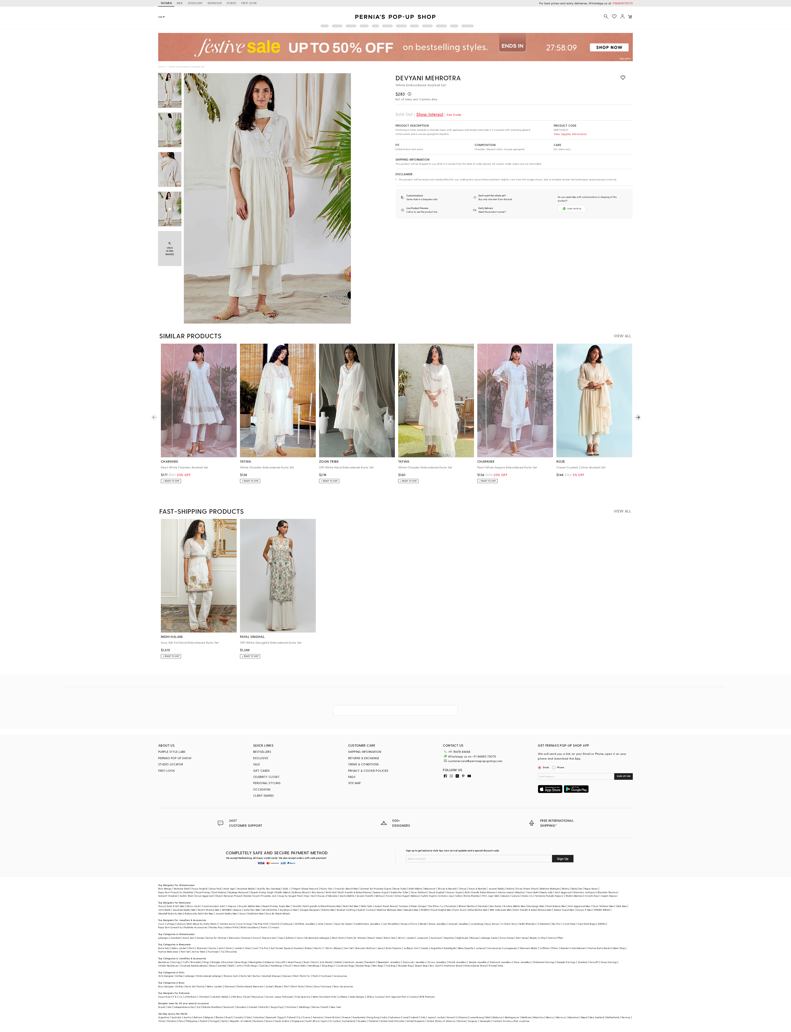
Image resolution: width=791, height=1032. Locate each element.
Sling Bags (327, 965)
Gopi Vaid (310, 895)
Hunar (329, 923)
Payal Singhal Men (441, 909)
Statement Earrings (544, 962)
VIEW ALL (622, 336)
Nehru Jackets (214, 986)
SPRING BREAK (602, 909)
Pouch (287, 965)
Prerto (264, 927)
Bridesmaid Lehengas (317, 937)
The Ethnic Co (435, 906)
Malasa (415, 895)
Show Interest (429, 114)
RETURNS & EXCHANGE (363, 758)
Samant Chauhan (168, 895)
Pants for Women (356, 937)
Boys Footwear (323, 986)
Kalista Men (328, 909)
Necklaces (164, 962)
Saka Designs (357, 996)
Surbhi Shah (186, 895)
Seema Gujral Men (564, 909)
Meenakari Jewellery (389, 962)
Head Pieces (294, 962)
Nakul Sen (576, 888)
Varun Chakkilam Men (251, 913)
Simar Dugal (402, 895)
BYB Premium (427, 996)
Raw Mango (165, 888)
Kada (204, 965)
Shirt (286, 986)
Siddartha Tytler (399, 892)
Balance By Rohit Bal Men (199, 913)
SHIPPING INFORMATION (364, 751)
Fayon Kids (164, 996)
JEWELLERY (195, 3)
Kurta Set (246, 976)
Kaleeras (269, 962)
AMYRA (602, 923)
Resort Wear (375, 937)
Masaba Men (411, 909)
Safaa (458, 895)
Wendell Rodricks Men (170, 913)
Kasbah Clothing (346, 909)
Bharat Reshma (467, 906)
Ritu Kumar (318, 892)
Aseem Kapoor (609, 895)
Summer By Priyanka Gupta (375, 888)
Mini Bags (378, 965)
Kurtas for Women (216, 937)
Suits (221, 948)
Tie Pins (264, 948)
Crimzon (274, 927)
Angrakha (436, 948)
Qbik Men (621, 906)
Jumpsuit (481, 948)
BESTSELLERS (262, 751)
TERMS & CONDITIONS (363, 764)
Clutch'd (274, 923)
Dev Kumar (496, 906)
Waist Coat (251, 948)
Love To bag (244, 923)
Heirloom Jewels (353, 962)
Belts (231, 965)
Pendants (370, 962)
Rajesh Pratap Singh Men (276, 906)
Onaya (463, 888)
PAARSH (425, 909)
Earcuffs (281, 962)
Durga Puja (277, 1007)
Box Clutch (436, 965)
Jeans (380, 948)
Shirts (191, 948)
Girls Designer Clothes (170, 976)
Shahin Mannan (574, 895)
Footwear (213, 951)
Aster (321, 923)
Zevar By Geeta (343, 923)
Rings (206, 962)
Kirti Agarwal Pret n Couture (402, 996)
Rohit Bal (331, 892)
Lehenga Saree (489, 937)
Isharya (181, 923)
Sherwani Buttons (365, 948)
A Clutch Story (509, 923)
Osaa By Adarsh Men (346, 888)
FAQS (352, 777)
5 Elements (544, 923)
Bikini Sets (390, 937)
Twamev (403, 906)
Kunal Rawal (390, 906)
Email (546, 767)
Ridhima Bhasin (301, 892)
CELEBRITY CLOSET (266, 777)
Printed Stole (496, 965)
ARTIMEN (226, 909)
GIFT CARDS (261, 770)
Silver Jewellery (522, 962)
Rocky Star (327, 888)
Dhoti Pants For (301, 976)
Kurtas (212, 948)
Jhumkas (582, 962)
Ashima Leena (505, 892)
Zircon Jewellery (437, 962)
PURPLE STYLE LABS (172, 751)
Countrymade (210, 906)
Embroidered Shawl (476, 965)
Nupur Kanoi (591, 888)
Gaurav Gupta (454, 892)
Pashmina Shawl (453, 965)
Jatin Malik (164, 909)
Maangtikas (256, 962)
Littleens (343, 996)
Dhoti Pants (338, 937)
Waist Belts (299, 965)
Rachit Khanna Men (209, 909)
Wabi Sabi (366, 906)
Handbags (276, 965)
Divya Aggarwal (204, 895)
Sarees (200, 937)
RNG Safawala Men (500, 909)
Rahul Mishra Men (478, 909)
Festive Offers (555, 937)
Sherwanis (234, 937)
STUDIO (231, 3)
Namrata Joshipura (585, 892)
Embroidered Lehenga (209, 976)
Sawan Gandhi (365, 895)
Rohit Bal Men (350, 906)
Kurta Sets (188, 937)
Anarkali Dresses (271, 976)
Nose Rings (241, 962)
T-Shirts (327, 948)
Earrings (176, 962)
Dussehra (241, 1007)
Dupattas (449, 937)
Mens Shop (619, 948)
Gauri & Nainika (477, 888)
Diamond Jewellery (500, 962)
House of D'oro (409, 923)
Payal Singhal (436, 892)
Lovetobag (477, 923)
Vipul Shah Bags (586, 923)
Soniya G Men (584, 909)
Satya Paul (215, 888)
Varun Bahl (532, 892)
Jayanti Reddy (496, 888)
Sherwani (202, 948)
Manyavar (430, 888)
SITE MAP (354, 783)
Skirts (401, 937)
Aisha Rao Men (252, 909)
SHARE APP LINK (624, 776)
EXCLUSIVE (260, 758)
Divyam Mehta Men (249, 906)
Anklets (338, 962)
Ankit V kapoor (228, 906)
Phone (560, 767)
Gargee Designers (310, 909)
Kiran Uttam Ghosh (527, 888)
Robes (308, 948)
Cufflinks (544, 948)
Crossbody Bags (345, 965)
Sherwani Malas (528, 948)
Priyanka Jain (268, 895)
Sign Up (563, 858)
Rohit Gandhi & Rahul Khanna (354, 892)
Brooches (231, 951)
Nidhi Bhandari (527, 923)
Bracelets (196, 962)
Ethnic (554, 948)
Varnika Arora (227, 923)
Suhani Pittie (231, 927)
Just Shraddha (390, 923)
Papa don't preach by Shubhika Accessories (182, 927)
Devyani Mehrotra (428, 78)
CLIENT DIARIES (263, 795)
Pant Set (185, 951)
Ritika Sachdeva (250, 927)
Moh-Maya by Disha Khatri (202, 923)
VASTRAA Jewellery (305, 923)
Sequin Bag (421, 965)
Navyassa (257, 996)
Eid (198, 1007)
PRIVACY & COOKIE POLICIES (368, 770)
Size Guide (454, 114)
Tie (222, 951)
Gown (256, 937)
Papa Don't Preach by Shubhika (175, 892)
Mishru (565, 888)
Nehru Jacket (179, 948)
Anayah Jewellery (459, 923)
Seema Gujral (380, 892)
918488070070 (623, 3)
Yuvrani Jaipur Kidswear (279, 996)
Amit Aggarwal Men (579, 906)
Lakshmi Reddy (220, 996)
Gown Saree (507, 937)
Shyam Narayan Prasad (228, 895)
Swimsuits (436, 937)
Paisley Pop (215, 927)
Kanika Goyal (251, 895)
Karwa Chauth (320, 1007)
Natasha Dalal (182, 888)
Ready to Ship (538, 937)
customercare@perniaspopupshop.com (475, 761)
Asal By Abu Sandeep (269, 888)
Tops (281, 937)
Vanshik (296, 906)
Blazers (338, 948)
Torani (389, 895)
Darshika (483, 906)
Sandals (222, 965)
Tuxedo (424, 948)
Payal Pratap (202, 892)
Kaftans (290, 937)
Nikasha (519, 892)
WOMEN (166, 3)
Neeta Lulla (546, 892)
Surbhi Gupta (428, 895)
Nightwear (462, 937)
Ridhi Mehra (415, 888)
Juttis (239, 965)
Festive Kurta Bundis (599, 948)
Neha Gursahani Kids (324, 996)
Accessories (494, 948)
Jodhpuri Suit (410, 948)
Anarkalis (176, 937)
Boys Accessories (343, 986)
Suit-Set (348, 948)
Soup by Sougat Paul (290, 895)
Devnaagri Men (535, 906)
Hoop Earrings (609, 962)
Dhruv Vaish (193, 906)
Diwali (161, 1007)
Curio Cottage (166, 923)
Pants (229, 948)
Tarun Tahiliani (419, 892)
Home (161, 66)
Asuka (377, 906)
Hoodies (298, 948)
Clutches (264, 965)
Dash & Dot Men (176, 906)
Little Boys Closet (240, 996)
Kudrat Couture (366, 909)
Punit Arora (459, 909)
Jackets (410, 937)
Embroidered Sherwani (250, 986)
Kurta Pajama (393, 948)
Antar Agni (229, 888)
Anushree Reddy (246, 888)
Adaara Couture (510, 895)
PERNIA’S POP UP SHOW (175, 758)
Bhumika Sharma (607, 892)
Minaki (423, 923)
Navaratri (228, 1007)
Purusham (451, 906)
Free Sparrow (303, 996)
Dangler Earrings (566, 962)
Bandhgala (450, 948)
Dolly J (286, 888)
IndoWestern (579, 948)
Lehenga (189, 976)
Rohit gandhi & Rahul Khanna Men (322, 906)
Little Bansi (191, 996)
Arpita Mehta (347, 895)
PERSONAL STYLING (267, 783)
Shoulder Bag (405, 965)
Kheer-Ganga (418, 906)
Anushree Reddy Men (184, 909)
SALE (256, 764)
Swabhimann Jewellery (367, 923)
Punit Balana (219, 892)
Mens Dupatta (466, 948)
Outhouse (286, 923)
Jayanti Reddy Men (226, 913)
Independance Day (184, 1007)
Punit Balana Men (556, 906)
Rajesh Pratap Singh (262, 892)
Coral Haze (569, 923)
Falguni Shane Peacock (305, 888)
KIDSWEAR (215, 3)
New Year (336, 1007)
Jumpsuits (422, 937)
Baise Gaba (400, 888)
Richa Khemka (472, 895)
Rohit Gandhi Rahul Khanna (480, 892)
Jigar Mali (493, 895)
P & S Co (177, 996)
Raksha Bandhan (211, 1007)
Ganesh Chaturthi (258, 1007)
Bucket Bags (363, 965)
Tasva (161, 906)
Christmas (291, 1007)
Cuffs (186, 962)
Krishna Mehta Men (514, 906)
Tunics (299, 937)
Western (565, 948)
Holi (169, 1007)
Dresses (246, 937)
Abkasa (237, 909)
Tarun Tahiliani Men (603, 906)
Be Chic (556, 923)
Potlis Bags (251, 965)
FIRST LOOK (249, 3)
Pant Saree (522, 937)
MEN (180, 3)
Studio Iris (527, 895)
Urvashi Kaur (592, 895)
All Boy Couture (375, 996)
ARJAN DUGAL (269, 909)
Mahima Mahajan (550, 888)
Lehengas (163, 937)
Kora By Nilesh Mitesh (278, 913)
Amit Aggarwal (563, 892)
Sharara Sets (269, 937)
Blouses (474, 937)
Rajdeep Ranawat (238, 892)
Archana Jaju (445, 895)
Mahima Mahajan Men (389, 909)
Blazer (278, 986)
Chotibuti (204, 996)
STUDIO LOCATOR (170, 764)
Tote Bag (390, 965)
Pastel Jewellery (457, 962)
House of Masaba (327, 895)
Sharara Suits (231, 976)
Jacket (269, 986)
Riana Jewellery (438, 923)
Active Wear (199, 951)
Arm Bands (326, 962)
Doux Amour (492, 923)
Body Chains (311, 962)
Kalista (510, 888)
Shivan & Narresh (447, 888)
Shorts (317, 948)
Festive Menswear (168, 951)
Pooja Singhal (199, 888)
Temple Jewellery (478, 962)
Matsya (380, 895)
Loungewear (510, 948)
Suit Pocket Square (281, 948)
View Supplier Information (570, 133)
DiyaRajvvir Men (289, 909)
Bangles (216, 962)
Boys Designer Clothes (170, 986)
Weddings (304, 1007)
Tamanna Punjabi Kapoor (549, 895)
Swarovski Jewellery (414, 962)
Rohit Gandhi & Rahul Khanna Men (532, 909)
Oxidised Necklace (190, 965)
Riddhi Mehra (282, 892)
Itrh (484, 895)
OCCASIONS (262, 789)
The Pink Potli (260, 923)
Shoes (212, 965)
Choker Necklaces (168, 965)
